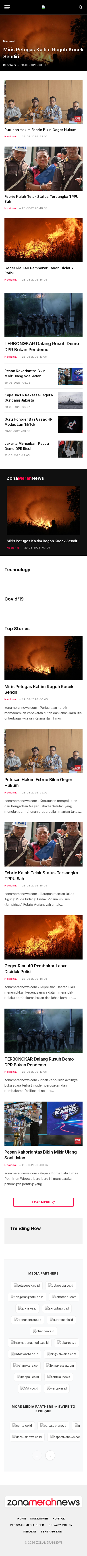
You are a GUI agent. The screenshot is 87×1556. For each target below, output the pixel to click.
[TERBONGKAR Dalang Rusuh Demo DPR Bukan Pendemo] (43, 315)
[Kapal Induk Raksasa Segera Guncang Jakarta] (70, 400)
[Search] (80, 7)
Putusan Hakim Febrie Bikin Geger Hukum (40, 130)
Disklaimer (39, 1518)
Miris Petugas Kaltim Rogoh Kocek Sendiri (43, 541)
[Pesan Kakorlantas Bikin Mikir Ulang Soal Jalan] (70, 376)
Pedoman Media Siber (27, 1525)
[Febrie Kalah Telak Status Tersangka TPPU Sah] (43, 169)
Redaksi (29, 1531)
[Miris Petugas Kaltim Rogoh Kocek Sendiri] (43, 43)
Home (21, 1518)
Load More (41, 1202)
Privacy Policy (60, 1525)
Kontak (59, 1518)
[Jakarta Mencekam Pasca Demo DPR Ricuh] (70, 449)
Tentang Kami (52, 1531)
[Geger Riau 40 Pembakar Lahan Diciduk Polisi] (43, 240)
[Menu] (7, 7)
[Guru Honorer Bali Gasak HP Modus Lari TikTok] (70, 424)
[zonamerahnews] (43, 7)
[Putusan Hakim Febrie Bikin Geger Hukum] (43, 102)
